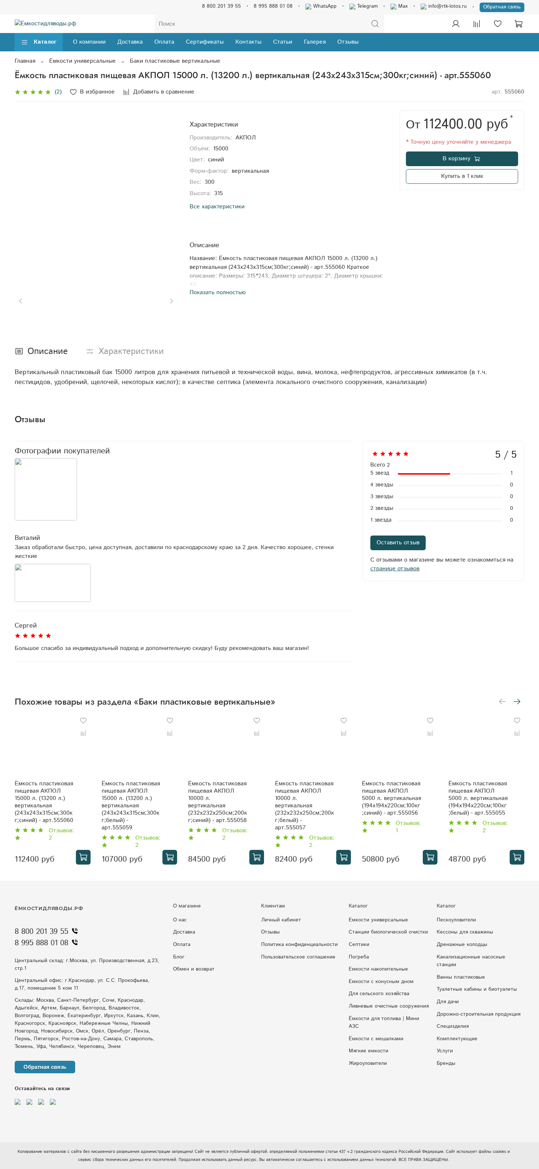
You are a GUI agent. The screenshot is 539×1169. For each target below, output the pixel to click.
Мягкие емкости (368, 1051)
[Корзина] (518, 24)
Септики (359, 944)
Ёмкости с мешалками (376, 1038)
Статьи (282, 42)
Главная (25, 61)
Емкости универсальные (378, 920)
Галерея (315, 42)
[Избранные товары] (497, 24)
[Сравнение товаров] (477, 24)
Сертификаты (205, 42)
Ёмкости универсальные (82, 61)
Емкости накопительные (378, 969)
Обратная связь (502, 7)
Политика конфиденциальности (299, 944)
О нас (180, 920)
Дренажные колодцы (462, 944)
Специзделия (453, 1026)
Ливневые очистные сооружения (389, 1006)
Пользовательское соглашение (298, 957)
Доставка (130, 42)
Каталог (45, 42)
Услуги (445, 1051)
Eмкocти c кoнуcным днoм (381, 981)
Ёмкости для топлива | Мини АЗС (384, 1022)
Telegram (366, 6)
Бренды (446, 1063)
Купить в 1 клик (462, 176)
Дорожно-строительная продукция (478, 1014)
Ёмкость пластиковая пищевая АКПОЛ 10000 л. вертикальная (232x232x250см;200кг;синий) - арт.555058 (217, 802)
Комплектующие (457, 1038)
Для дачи (448, 1001)
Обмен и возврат (193, 969)
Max (402, 6)
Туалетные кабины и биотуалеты (477, 989)
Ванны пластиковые (461, 977)
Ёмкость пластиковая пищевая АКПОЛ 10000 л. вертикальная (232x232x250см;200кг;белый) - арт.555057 (304, 805)
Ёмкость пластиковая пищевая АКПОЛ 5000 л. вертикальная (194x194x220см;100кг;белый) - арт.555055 (477, 798)
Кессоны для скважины (465, 932)
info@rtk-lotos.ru (446, 6)
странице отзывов (394, 569)
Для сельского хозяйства (379, 993)
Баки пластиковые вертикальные (175, 61)
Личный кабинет (281, 920)
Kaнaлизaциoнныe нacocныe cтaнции (471, 961)
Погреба (359, 957)
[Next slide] (166, 192)
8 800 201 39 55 (221, 6)
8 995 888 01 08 (273, 6)
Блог (178, 957)
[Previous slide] (26, 192)
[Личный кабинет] (456, 24)
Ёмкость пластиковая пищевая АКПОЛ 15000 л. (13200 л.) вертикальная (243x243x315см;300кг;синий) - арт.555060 (44, 802)
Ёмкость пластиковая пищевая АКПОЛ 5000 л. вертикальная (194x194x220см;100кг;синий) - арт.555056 (391, 798)
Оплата (164, 42)
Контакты (248, 42)
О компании (89, 42)
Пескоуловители (456, 920)
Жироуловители (368, 1063)
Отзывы (348, 42)
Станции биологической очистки (388, 932)
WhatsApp (324, 6)
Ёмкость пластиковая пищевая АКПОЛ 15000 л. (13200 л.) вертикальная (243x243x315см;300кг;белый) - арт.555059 (131, 805)
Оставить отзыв (398, 542)
